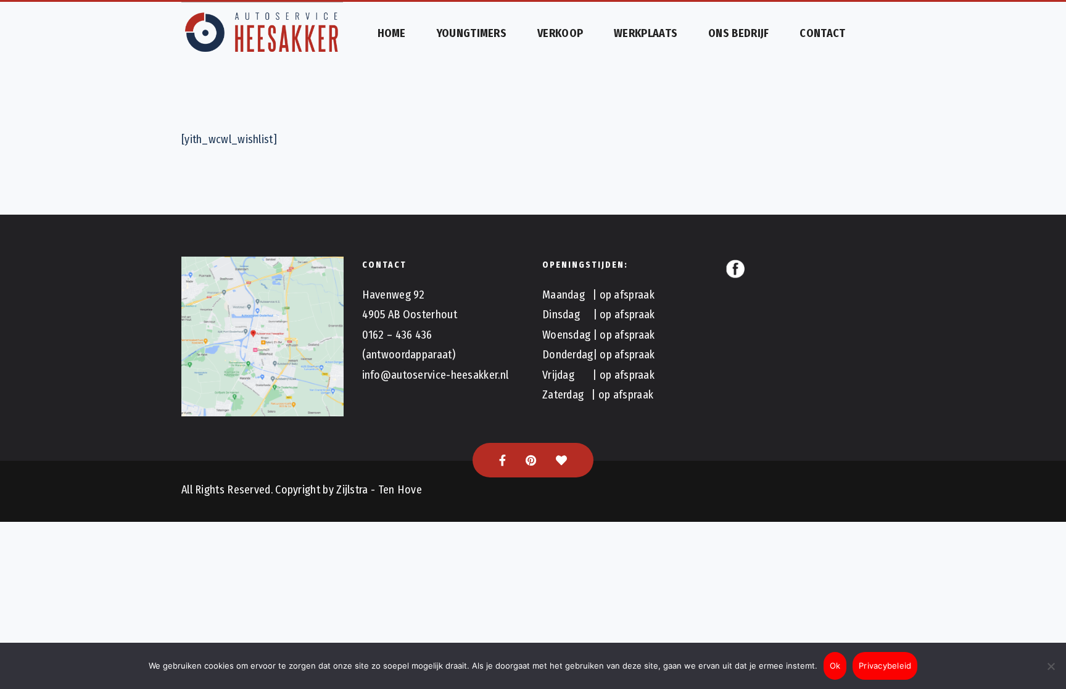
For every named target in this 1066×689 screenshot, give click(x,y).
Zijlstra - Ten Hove (379, 490)
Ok (835, 665)
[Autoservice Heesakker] (262, 33)
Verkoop (560, 33)
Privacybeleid (885, 665)
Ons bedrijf (738, 33)
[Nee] (1050, 666)
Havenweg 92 (393, 295)
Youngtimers (471, 33)
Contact (822, 33)
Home (392, 33)
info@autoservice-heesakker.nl (435, 375)
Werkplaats (645, 33)
